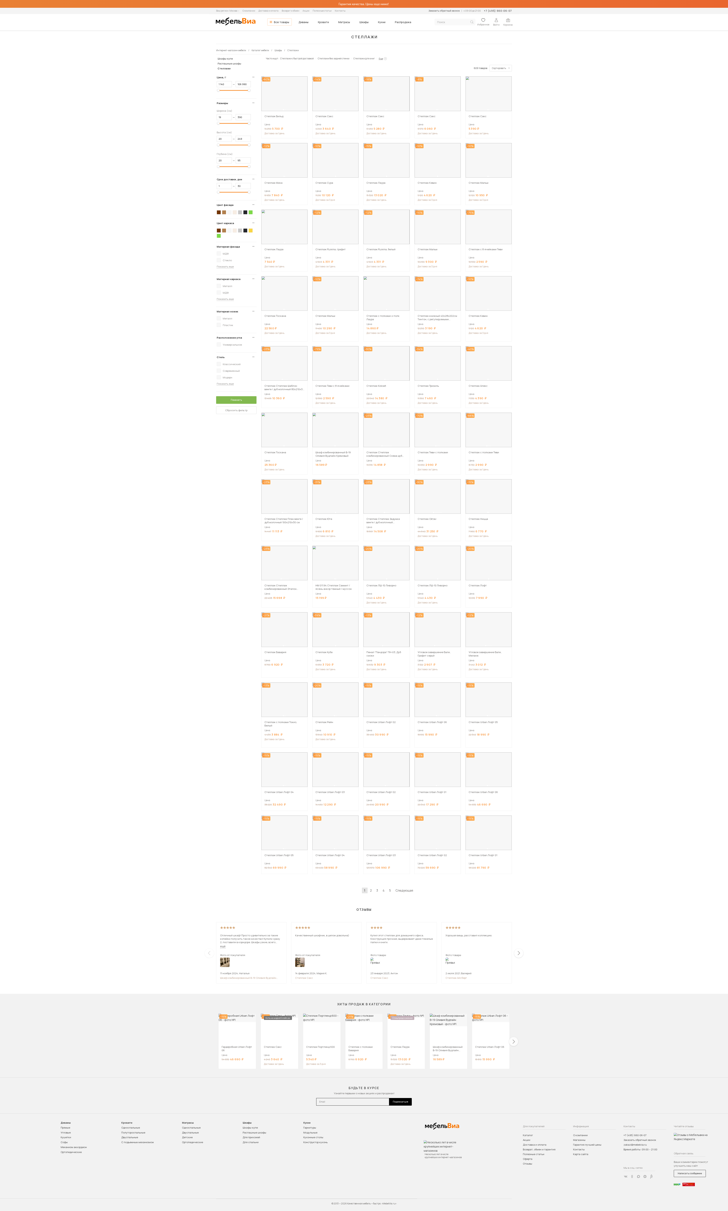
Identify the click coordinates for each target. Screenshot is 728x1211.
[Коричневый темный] (219, 212)
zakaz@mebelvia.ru (635, 1144)
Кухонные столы (313, 1137)
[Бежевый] (235, 212)
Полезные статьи (322, 10)
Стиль (221, 357)
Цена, (223, 77)
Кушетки (66, 1137)
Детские (187, 1137)
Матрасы (344, 22)
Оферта (527, 1159)
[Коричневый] (224, 212)
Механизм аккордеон (74, 1147)
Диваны (303, 22)
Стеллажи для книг (364, 58)
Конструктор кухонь (315, 1142)
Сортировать (499, 68)
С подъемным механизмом (137, 1142)
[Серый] (240, 212)
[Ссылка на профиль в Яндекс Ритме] (651, 1176)
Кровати (323, 22)
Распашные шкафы (229, 63)
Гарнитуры (309, 1127)
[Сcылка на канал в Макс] (638, 1176)
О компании (248, 10)
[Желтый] (251, 230)
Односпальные (130, 1127)
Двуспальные (129, 1137)
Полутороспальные (133, 1132)
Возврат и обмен (290, 10)
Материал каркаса (228, 279)
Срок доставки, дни (229, 179)
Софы (64, 1142)
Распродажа (403, 22)
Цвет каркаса (225, 223)
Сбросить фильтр (236, 410)
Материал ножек (227, 311)
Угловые (66, 1132)
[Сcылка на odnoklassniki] (632, 1176)
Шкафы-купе (225, 58)
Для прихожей (251, 1137)
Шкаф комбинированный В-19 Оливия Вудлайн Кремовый (248, 978)
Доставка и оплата (268, 10)
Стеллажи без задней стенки (333, 58)
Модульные (310, 1132)
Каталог (528, 1135)
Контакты (340, 10)
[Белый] (229, 212)
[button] (283, 109)
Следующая (404, 890)
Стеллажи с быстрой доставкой (297, 58)
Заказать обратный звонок (444, 10)
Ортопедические (71, 1152)
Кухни (381, 22)
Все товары (281, 22)
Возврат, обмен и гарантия (539, 1149)
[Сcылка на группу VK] (626, 1176)
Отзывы (527, 1163)
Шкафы (364, 22)
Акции (306, 10)
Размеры (222, 103)
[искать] (471, 22)
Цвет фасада (225, 205)
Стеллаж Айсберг (456, 978)
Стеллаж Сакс (304, 978)
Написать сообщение (690, 1173)
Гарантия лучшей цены (587, 1144)
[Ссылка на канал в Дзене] (645, 1176)
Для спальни (251, 1142)
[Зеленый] (251, 212)
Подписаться (400, 1101)
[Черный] (245, 212)
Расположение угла (229, 337)
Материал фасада (228, 246)
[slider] (218, 90)
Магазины (579, 1140)
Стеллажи (224, 68)
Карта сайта (580, 1154)
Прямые (65, 1127)
